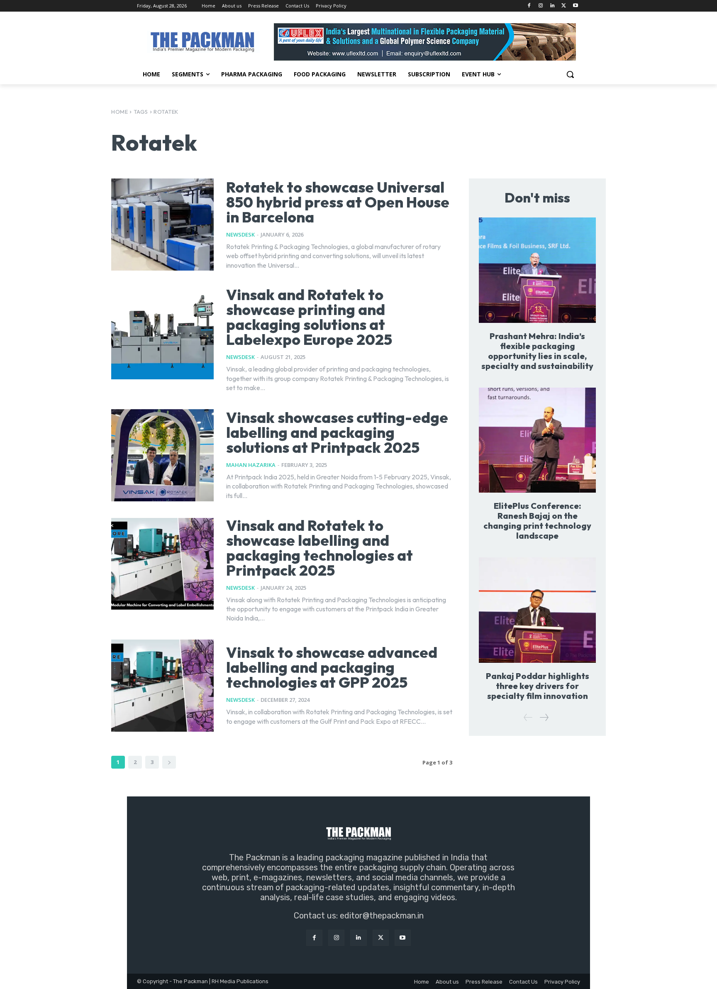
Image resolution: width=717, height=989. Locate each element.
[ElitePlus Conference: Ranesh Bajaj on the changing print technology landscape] (537, 440)
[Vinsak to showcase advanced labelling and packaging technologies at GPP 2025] (162, 686)
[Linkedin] (552, 6)
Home (119, 111)
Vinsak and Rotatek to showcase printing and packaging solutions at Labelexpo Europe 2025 (309, 317)
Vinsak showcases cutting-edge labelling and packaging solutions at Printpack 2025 (337, 432)
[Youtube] (575, 6)
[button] (570, 74)
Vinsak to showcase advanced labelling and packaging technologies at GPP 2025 (331, 667)
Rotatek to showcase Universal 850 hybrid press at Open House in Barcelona (337, 202)
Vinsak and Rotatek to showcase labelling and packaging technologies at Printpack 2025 (319, 547)
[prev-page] (528, 717)
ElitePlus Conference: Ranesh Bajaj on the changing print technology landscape (537, 521)
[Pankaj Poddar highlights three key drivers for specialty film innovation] (537, 609)
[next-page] (169, 762)
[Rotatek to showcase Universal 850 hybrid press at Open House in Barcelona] (162, 224)
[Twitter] (563, 6)
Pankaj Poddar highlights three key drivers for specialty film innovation (537, 686)
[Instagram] (541, 6)
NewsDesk (240, 234)
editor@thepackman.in (382, 916)
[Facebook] (529, 6)
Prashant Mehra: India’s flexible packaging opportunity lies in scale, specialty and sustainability (537, 351)
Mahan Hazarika (251, 465)
